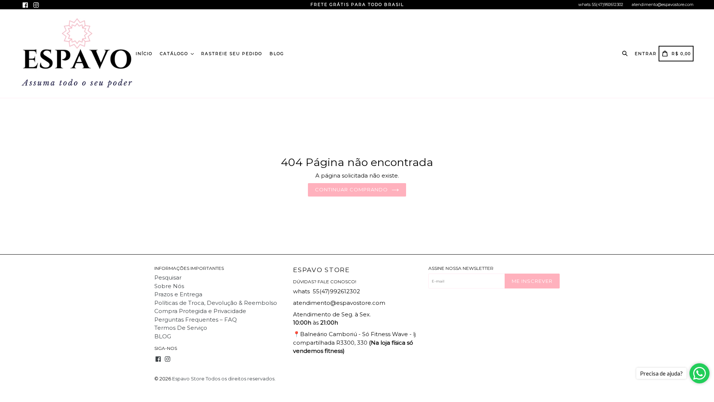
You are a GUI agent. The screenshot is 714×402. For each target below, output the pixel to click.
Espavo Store (321, 270)
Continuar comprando (351, 189)
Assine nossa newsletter (460, 268)
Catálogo (175, 53)
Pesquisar (167, 277)
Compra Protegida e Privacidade (200, 311)
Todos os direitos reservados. (241, 379)
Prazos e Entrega (178, 294)
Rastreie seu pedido (231, 53)
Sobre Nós (169, 286)
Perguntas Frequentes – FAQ (195, 319)
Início (144, 53)
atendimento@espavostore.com (663, 4)
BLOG (162, 336)
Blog (277, 53)
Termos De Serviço (180, 327)
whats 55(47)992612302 (600, 4)
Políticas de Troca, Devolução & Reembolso (215, 302)
